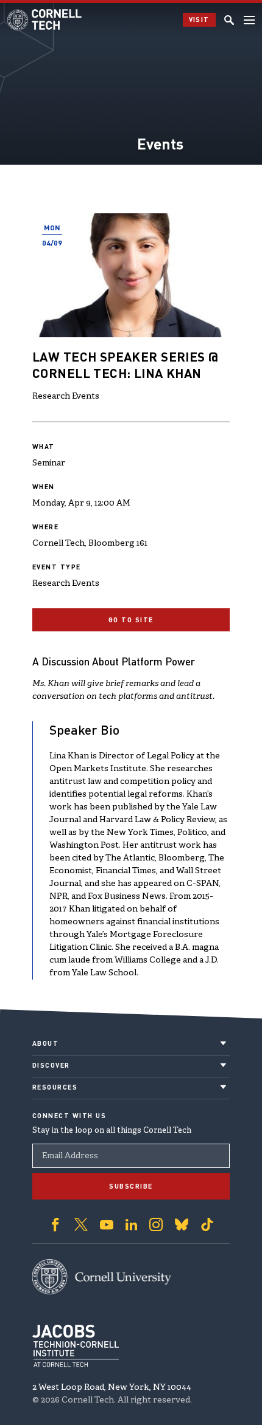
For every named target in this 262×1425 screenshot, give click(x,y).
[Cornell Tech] (101, 1276)
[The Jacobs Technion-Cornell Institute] (75, 1346)
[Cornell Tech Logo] (45, 19)
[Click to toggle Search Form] (229, 20)
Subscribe (131, 1186)
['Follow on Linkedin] (131, 1224)
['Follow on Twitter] (81, 1224)
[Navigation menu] (249, 20)
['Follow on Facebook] (55, 1224)
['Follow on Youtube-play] (106, 1224)
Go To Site (131, 620)
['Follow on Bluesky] (181, 1224)
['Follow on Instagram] (156, 1224)
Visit (199, 19)
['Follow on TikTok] (207, 1224)
